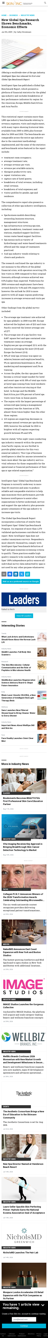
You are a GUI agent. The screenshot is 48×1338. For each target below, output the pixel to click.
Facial (5, 889)
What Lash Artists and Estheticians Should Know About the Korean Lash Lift (18, 639)
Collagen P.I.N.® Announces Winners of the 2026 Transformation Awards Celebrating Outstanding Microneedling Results (23, 897)
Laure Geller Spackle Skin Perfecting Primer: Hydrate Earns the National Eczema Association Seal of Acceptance (24, 1209)
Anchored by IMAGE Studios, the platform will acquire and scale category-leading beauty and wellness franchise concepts (24, 1015)
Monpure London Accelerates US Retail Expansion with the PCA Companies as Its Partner (23, 1295)
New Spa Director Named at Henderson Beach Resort (23, 1165)
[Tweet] (21, 574)
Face (3, 735)
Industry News (28, 15)
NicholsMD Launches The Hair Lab (20, 1252)
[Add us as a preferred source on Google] (27, 574)
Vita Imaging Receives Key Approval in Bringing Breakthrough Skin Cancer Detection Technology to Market (22, 847)
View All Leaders (24, 615)
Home (4, 15)
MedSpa (6, 944)
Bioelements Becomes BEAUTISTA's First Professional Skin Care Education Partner (23, 801)
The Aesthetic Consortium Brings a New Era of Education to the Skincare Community (23, 1114)
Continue (24, 1326)
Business (13, 15)
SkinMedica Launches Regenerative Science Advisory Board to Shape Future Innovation (18, 683)
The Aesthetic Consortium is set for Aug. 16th (23, 1123)
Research (4, 662)
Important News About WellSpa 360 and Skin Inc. (17, 726)
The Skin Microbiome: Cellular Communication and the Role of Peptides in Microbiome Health (16, 668)
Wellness (4, 707)
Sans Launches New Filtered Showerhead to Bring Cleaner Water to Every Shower (18, 713)
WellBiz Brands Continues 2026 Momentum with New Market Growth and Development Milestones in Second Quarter (23, 1059)
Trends (3, 633)
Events (6, 1107)
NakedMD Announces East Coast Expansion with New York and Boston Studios (22, 952)
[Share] (9, 574)
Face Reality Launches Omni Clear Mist (17, 739)
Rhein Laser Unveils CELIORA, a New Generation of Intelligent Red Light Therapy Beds (18, 698)
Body (3, 692)
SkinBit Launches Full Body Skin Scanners (16, 653)
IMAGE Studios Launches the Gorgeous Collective (23, 1006)
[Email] (3, 574)
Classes (6, 793)
